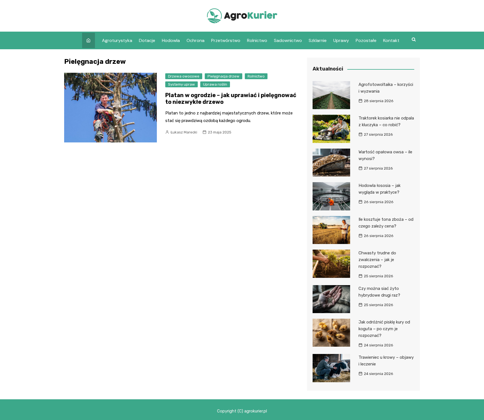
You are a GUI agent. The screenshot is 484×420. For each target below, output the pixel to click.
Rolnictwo (257, 40)
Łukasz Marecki (184, 132)
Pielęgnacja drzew (223, 76)
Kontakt (391, 40)
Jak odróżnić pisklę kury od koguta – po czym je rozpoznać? (384, 329)
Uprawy (341, 40)
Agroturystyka (117, 40)
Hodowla (171, 40)
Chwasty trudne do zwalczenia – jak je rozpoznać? (377, 259)
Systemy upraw (181, 84)
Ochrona (195, 40)
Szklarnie (318, 40)
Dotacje (147, 40)
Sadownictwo (288, 40)
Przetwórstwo (225, 40)
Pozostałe (366, 40)
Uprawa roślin (215, 84)
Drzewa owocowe (183, 76)
